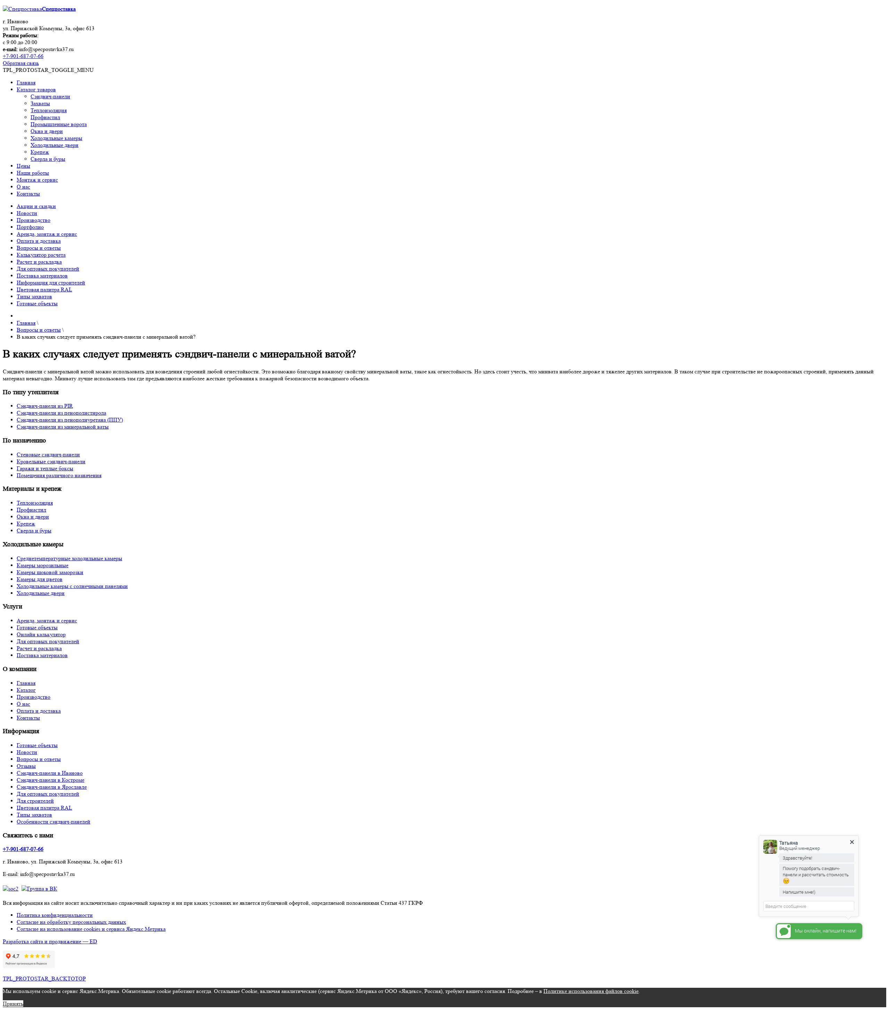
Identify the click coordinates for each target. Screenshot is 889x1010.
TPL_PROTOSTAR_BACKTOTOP (44, 978)
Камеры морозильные (42, 565)
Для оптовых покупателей (48, 268)
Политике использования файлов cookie (591, 991)
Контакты (28, 193)
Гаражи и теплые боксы (45, 468)
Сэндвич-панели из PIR (45, 406)
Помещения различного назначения (59, 475)
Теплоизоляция (49, 110)
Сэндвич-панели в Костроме (50, 780)
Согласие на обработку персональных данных (71, 922)
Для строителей (35, 800)
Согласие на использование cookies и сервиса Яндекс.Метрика (91, 929)
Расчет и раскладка (39, 261)
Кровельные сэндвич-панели (51, 461)
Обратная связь (21, 63)
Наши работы (33, 172)
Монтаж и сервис (37, 179)
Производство (33, 220)
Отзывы (26, 766)
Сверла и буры (48, 159)
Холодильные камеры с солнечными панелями (72, 586)
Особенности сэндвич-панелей (53, 821)
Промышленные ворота (59, 124)
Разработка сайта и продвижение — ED (50, 941)
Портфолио (30, 227)
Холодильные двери (54, 145)
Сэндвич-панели (50, 96)
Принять (13, 1003)
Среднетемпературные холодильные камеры (69, 558)
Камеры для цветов (40, 579)
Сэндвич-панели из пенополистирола (61, 412)
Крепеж (40, 152)
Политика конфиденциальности (55, 915)
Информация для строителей (51, 282)
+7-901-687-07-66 (23, 56)
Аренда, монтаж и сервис (47, 234)
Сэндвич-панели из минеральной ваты (63, 426)
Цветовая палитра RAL (44, 289)
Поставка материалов (42, 275)
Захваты (40, 103)
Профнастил (45, 117)
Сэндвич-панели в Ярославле (52, 787)
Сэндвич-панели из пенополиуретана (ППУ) (70, 419)
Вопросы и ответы (39, 248)
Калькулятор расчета (41, 254)
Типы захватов (34, 296)
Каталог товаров (36, 89)
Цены (23, 166)
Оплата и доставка (39, 241)
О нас (23, 186)
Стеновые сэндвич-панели (48, 454)
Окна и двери (47, 131)
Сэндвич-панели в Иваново (50, 773)
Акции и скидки (36, 206)
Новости (27, 213)
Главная (26, 82)
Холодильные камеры (56, 138)
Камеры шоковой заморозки (50, 572)
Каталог (26, 690)
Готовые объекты (37, 303)
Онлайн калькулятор (41, 634)
